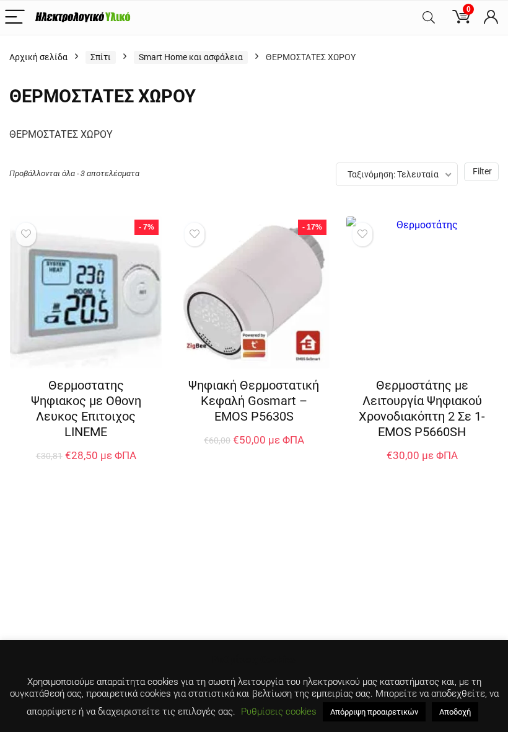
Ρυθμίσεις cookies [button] (279, 711)
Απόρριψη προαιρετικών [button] (374, 711)
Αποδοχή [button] (455, 711)
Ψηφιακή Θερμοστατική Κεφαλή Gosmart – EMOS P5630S (253, 401)
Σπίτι (100, 57)
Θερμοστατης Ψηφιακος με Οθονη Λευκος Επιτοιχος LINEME (86, 408)
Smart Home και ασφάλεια (191, 57)
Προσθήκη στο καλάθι (86, 468)
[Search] (429, 17)
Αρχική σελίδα (38, 57)
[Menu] (15, 17)
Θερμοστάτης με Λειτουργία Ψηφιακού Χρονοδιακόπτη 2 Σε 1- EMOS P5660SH (422, 408)
